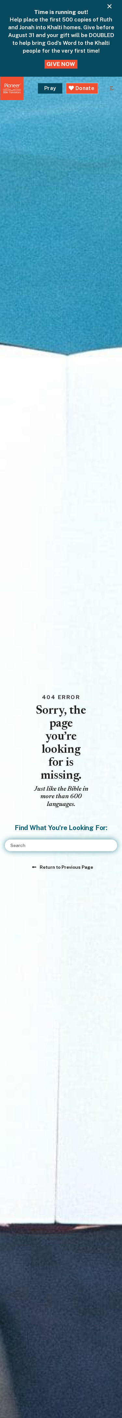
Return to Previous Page (66, 867)
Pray (50, 88)
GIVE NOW (61, 64)
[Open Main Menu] (111, 89)
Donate (84, 88)
